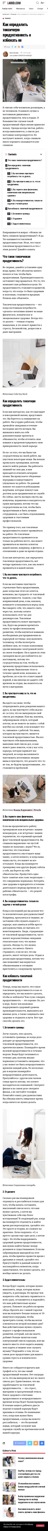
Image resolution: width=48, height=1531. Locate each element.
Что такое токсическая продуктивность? (25, 160)
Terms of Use (16, 1527)
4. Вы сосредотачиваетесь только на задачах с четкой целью (24, 202)
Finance (8, 18)
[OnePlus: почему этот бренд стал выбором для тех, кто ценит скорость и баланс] (9, 1474)
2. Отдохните (16, 218)
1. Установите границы (20, 213)
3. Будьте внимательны (21, 223)
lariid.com (14, 2)
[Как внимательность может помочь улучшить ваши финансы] (9, 1512)
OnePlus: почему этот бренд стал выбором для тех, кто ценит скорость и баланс (29, 1473)
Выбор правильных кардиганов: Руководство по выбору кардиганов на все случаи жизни (31, 1499)
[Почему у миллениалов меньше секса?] (9, 1461)
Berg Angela (14, 53)
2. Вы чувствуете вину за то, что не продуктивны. (23, 183)
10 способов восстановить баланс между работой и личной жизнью (31, 1486)
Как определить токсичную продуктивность (18, 167)
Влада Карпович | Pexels (27, 810)
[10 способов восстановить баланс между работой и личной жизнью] (9, 1487)
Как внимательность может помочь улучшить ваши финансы (31, 1510)
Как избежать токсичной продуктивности (25, 208)
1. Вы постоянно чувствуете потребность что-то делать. (20, 175)
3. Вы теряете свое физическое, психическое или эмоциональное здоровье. (22, 192)
